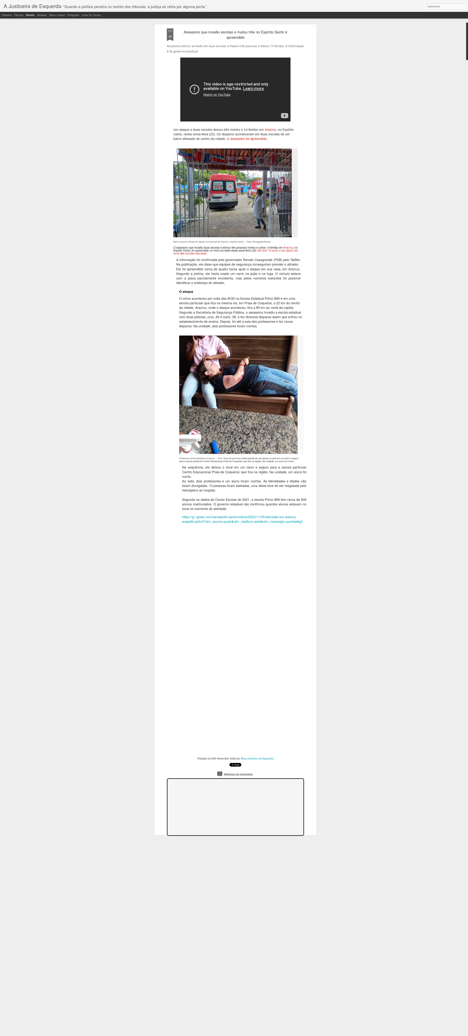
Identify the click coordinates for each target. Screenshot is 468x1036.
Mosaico (42, 15)
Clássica (7, 15)
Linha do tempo (91, 15)
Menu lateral (57, 15)
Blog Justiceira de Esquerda (257, 758)
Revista (30, 15)
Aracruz (270, 130)
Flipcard (18, 15)
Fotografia (73, 15)
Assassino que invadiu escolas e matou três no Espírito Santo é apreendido (235, 34)
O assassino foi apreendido (246, 139)
